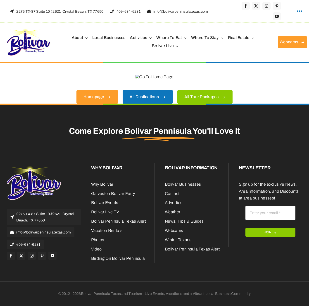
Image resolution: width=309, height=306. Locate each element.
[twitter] (256, 6)
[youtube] (277, 16)
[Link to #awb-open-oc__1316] (299, 11)
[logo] (28, 30)
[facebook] (246, 6)
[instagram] (266, 6)
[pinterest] (277, 6)
